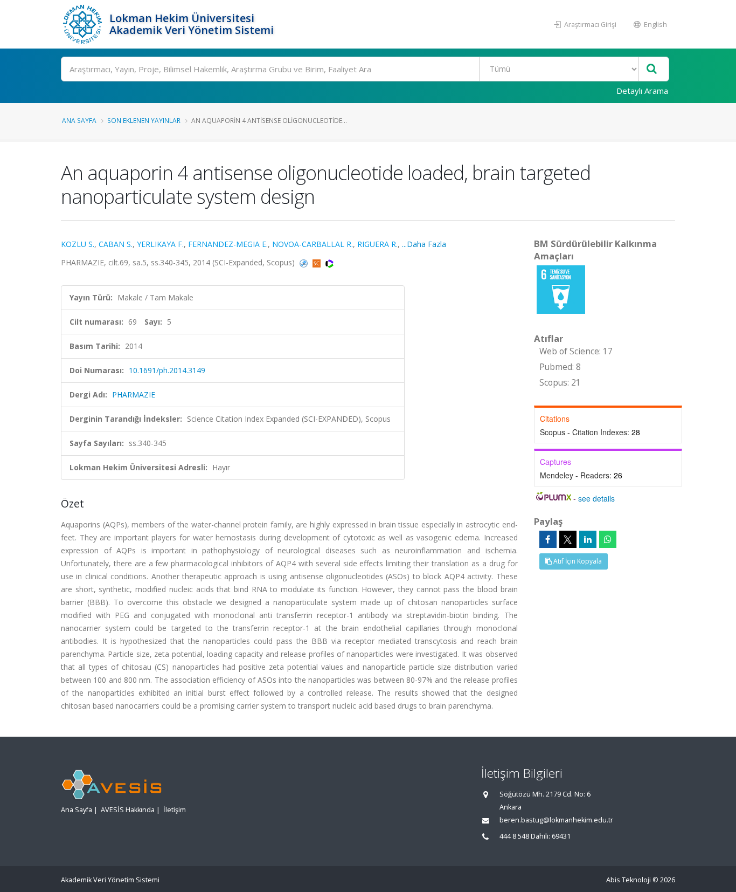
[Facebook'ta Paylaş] (548, 539)
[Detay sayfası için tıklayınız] (561, 289)
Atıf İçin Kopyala (577, 561)
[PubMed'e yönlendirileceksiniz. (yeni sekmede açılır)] (305, 262)
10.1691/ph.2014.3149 (167, 370)
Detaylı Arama (642, 90)
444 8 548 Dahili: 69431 (535, 836)
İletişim (174, 809)
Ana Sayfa (79, 120)
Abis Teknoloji (628, 879)
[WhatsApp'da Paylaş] (607, 539)
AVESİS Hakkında (128, 809)
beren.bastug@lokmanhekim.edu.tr (556, 820)
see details (596, 498)
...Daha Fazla (424, 244)
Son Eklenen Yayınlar (143, 120)
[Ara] (652, 69)
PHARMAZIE (133, 394)
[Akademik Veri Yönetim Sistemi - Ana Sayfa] (84, 24)
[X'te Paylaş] (568, 539)
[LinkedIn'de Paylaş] (587, 539)
